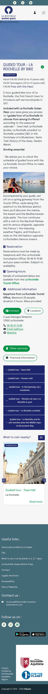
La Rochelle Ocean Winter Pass (17, 564)
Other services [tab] (18, 348)
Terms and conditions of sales (17, 547)
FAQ (3, 553)
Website (12, 333)
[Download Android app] (22, 635)
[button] (4, 480)
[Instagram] (22, 2)
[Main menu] (43, 13)
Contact (14, 311)
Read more (36, 502)
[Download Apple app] (38, 635)
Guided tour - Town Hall (20, 490)
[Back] (42, 67)
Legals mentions (10, 576)
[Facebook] (14, 2)
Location (35, 311)
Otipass (27, 689)
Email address (15, 329)
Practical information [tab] (22, 358)
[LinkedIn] (30, 2)
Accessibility (8, 581)
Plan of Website (10, 587)
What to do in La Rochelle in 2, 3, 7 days (22, 559)
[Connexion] (35, 13)
